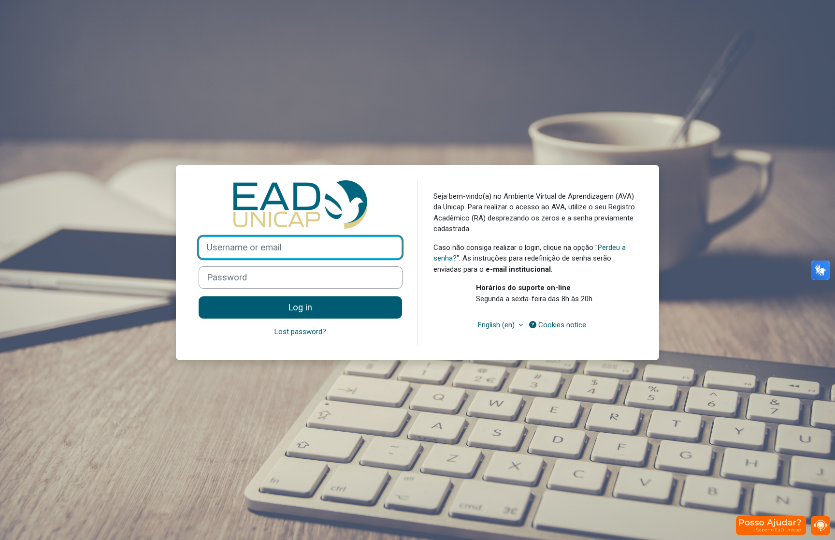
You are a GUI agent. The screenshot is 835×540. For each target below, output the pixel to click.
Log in (300, 307)
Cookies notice (561, 325)
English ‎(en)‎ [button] (497, 325)
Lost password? (300, 331)
